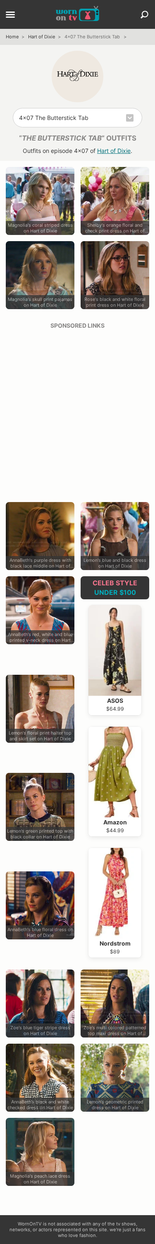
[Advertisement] (77, 413)
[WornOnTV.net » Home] (77, 14)
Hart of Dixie (41, 37)
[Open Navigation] (10, 15)
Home (12, 37)
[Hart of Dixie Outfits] (77, 76)
